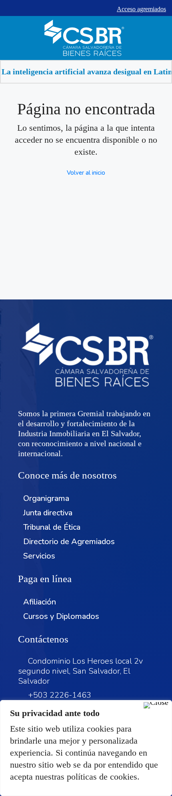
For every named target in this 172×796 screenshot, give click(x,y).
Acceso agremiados (141, 9)
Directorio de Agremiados (69, 541)
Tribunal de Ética (51, 527)
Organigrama (46, 498)
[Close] (156, 705)
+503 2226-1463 (59, 695)
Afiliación (39, 602)
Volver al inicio (86, 173)
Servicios (39, 556)
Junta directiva (47, 512)
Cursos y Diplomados (61, 616)
